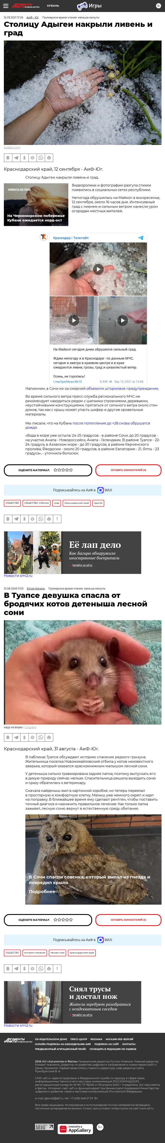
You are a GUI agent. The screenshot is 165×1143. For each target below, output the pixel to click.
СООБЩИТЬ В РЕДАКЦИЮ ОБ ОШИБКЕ (113, 1049)
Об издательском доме (51, 1039)
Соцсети (30, 727)
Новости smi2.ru (18, 576)
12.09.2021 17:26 (13, 17)
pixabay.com (12, 147)
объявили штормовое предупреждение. (122, 389)
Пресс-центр (78, 1039)
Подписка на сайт (106, 1044)
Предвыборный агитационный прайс (60, 1049)
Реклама (96, 1039)
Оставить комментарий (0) (128, 470)
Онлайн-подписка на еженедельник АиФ (63, 1044)
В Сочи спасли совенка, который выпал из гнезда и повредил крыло (89, 879)
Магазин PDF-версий (119, 1039)
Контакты (128, 1044)
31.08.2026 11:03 (13, 588)
